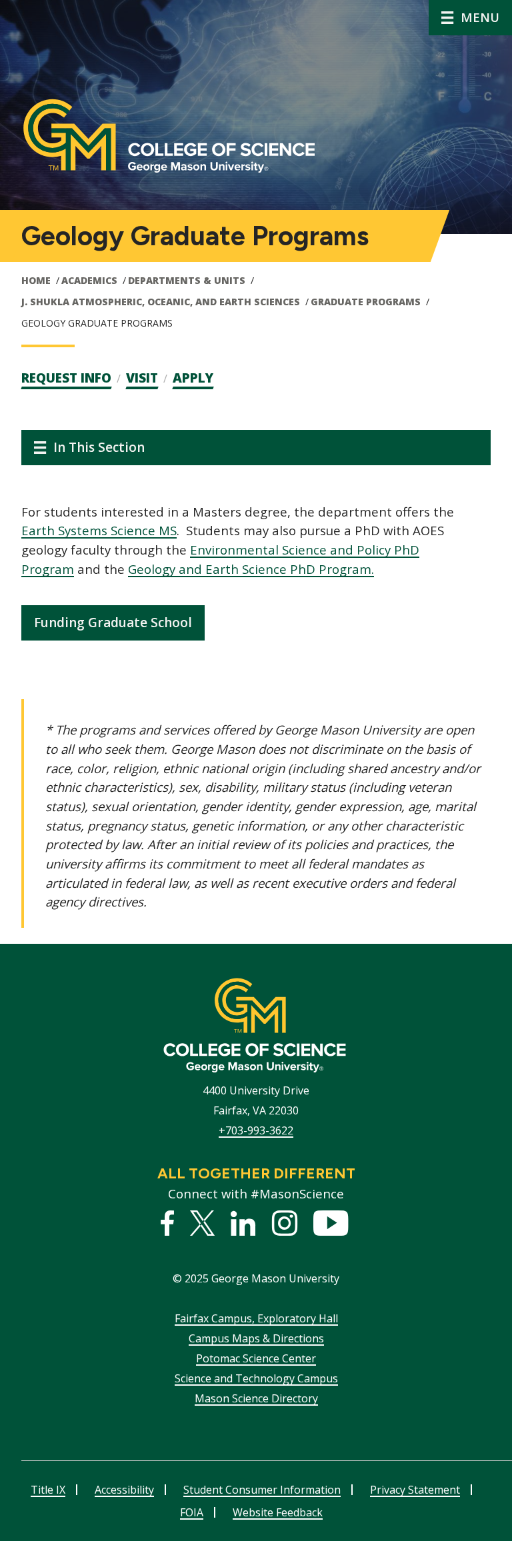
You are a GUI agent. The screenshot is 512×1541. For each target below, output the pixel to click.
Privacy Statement (415, 1489)
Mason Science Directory (256, 1398)
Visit (142, 378)
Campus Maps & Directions (256, 1338)
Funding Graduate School (113, 622)
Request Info (66, 378)
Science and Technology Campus (256, 1378)
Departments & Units (186, 280)
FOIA (191, 1512)
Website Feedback (278, 1512)
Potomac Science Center (256, 1358)
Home (36, 280)
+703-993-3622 (256, 1130)
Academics (89, 280)
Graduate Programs (366, 301)
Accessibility (124, 1489)
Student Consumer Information (262, 1489)
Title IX (48, 1489)
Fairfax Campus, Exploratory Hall (256, 1318)
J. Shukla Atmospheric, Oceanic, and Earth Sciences (160, 301)
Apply (193, 378)
